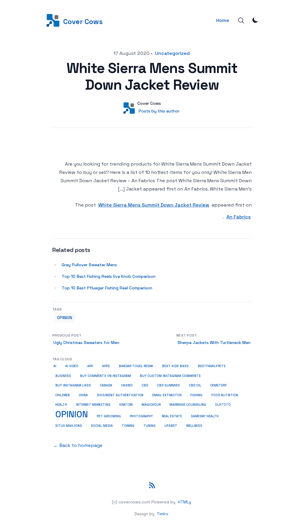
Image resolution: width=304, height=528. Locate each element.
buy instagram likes (73, 385)
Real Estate (172, 416)
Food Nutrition (224, 395)
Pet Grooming (109, 416)
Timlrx (162, 513)
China (83, 395)
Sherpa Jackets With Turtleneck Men (214, 342)
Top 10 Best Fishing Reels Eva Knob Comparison (109, 276)
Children (62, 395)
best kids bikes (175, 366)
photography (141, 416)
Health (61, 405)
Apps (106, 366)
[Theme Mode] (255, 19)
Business (63, 376)
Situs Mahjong (68, 426)
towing (128, 426)
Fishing (196, 395)
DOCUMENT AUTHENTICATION (120, 395)
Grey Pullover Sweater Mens (89, 264)
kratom (126, 405)
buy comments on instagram (105, 376)
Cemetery (218, 385)
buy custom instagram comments (170, 376)
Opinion (64, 317)
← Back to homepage (77, 445)
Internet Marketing (93, 405)
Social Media (102, 426)
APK (90, 366)
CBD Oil (195, 385)
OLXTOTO (223, 405)
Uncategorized (172, 53)
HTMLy (184, 502)
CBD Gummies (168, 385)
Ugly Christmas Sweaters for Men (86, 342)
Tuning (149, 426)
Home (222, 20)
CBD (145, 385)
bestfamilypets (212, 366)
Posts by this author (159, 111)
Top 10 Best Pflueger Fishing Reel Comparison (107, 288)
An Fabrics (239, 217)
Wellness (194, 426)
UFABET (170, 426)
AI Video (71, 366)
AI (54, 366)
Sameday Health (204, 416)
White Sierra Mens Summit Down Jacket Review (153, 205)
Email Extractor (166, 395)
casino (127, 385)
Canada (106, 385)
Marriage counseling (188, 405)
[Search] (241, 20)
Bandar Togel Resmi (136, 366)
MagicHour (151, 405)
